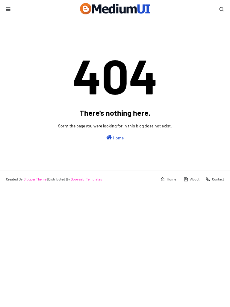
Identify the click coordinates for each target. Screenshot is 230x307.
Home (118, 137)
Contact (218, 179)
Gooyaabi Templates (86, 179)
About (194, 179)
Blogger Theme (34, 179)
